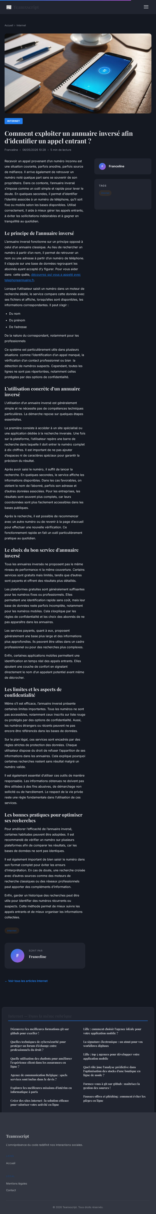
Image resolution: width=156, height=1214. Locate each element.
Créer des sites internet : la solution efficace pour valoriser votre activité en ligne (39, 1102)
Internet (21, 25)
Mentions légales (16, 1183)
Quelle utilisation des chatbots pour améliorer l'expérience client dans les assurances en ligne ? (41, 1063)
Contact (11, 1190)
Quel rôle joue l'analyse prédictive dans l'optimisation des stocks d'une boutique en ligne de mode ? (111, 1071)
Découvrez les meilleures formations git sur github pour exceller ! (39, 1031)
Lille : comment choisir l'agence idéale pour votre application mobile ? (112, 1031)
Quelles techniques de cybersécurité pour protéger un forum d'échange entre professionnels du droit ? (38, 1046)
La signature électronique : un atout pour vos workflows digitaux (113, 1044)
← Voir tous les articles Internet (26, 981)
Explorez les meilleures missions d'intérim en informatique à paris (41, 1090)
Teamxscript (22, 7)
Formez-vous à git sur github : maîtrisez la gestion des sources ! (111, 1086)
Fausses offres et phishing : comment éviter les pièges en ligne (114, 1098)
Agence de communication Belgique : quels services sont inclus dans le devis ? (38, 1077)
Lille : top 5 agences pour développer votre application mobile (111, 1056)
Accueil (9, 25)
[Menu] (146, 7)
